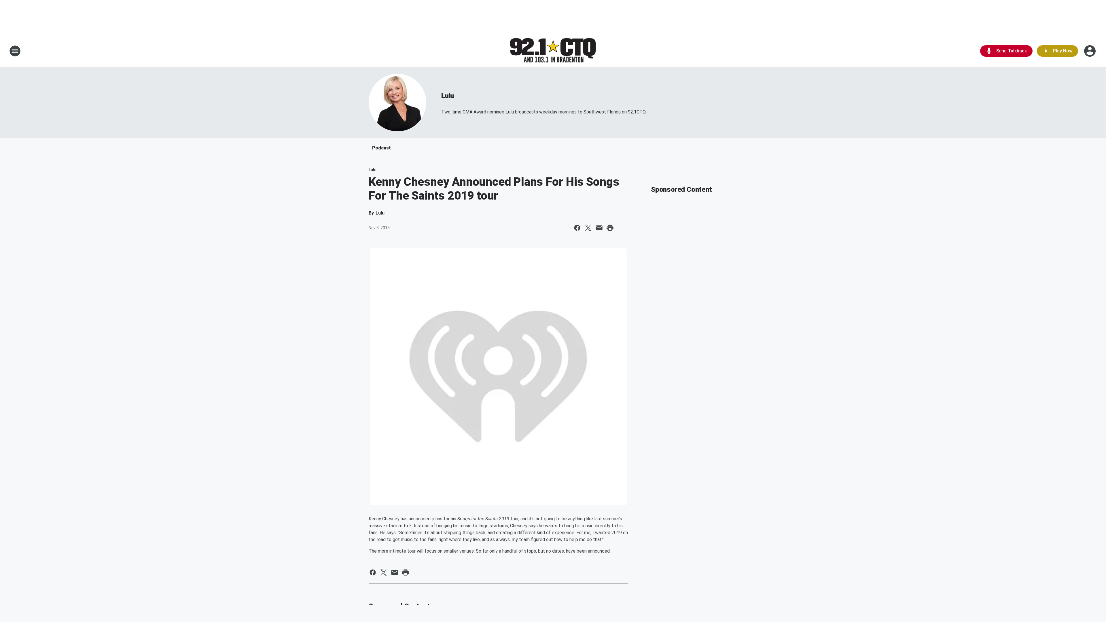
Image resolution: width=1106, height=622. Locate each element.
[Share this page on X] (588, 228)
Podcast (381, 148)
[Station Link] (553, 51)
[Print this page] (610, 228)
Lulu (447, 96)
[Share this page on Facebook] (577, 228)
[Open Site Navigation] (15, 51)
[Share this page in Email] (599, 228)
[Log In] (1090, 51)
